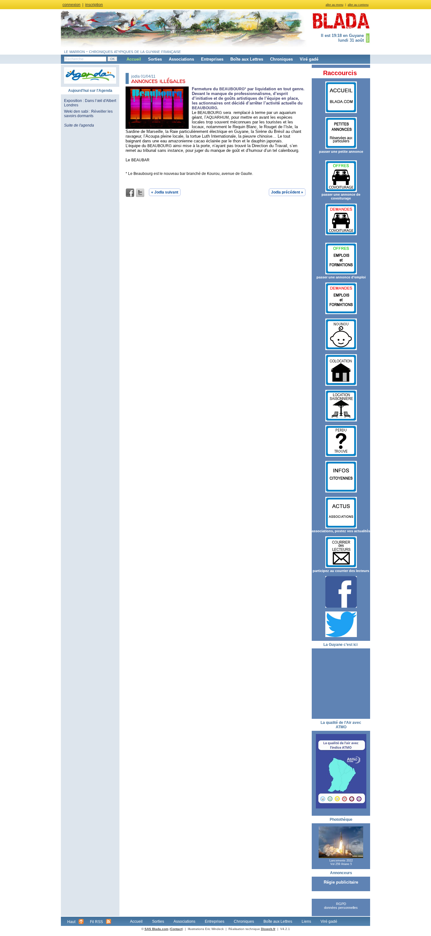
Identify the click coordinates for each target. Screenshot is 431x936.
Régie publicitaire (341, 882)
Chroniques (281, 59)
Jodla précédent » (287, 192)
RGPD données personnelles (341, 905)
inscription (94, 5)
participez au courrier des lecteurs (341, 571)
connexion (71, 5)
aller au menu (334, 4)
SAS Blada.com (156, 929)
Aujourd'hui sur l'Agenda (90, 90)
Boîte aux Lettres (246, 59)
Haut (71, 922)
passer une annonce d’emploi (341, 277)
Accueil (134, 59)
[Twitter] (140, 192)
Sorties (155, 59)
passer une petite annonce (341, 151)
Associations (181, 59)
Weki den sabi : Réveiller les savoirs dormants (88, 113)
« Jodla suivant (164, 192)
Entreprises (212, 59)
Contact (176, 929)
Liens (306, 921)
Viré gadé (309, 59)
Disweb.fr (268, 929)
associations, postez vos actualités (341, 531)
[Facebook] (130, 192)
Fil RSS (96, 922)
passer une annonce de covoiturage (341, 196)
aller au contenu (358, 4)
